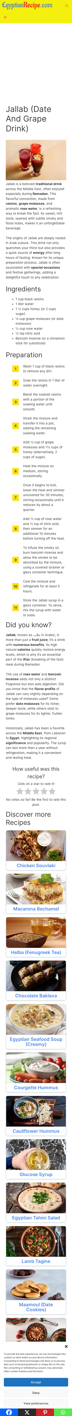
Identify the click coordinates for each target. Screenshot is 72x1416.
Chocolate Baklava (36, 995)
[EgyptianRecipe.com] (28, 6)
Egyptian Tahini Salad (36, 1217)
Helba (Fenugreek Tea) (36, 952)
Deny (36, 1393)
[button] (66, 1346)
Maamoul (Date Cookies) (36, 1307)
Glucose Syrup (36, 1174)
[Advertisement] (36, 66)
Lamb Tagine (36, 1261)
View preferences (36, 1403)
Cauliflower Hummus (36, 1131)
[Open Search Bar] (66, 6)
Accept (36, 1382)
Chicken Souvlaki (36, 865)
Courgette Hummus (36, 1087)
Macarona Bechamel (36, 908)
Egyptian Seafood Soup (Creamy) (36, 1042)
